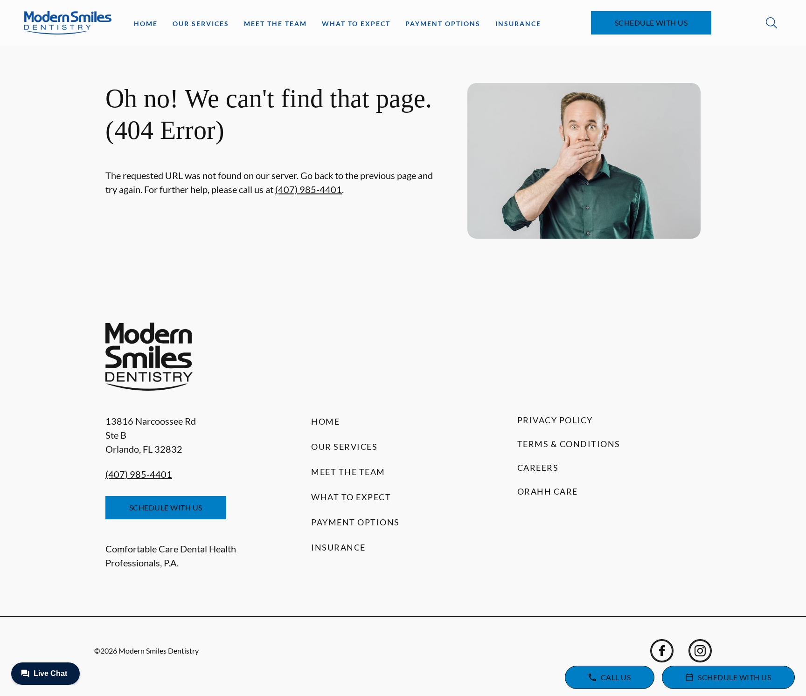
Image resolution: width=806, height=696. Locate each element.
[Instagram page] (700, 650)
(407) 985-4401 (308, 189)
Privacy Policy (555, 420)
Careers (538, 467)
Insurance (518, 24)
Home (146, 24)
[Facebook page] (662, 650)
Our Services (201, 24)
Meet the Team (275, 24)
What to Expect (356, 24)
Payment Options (442, 24)
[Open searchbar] (771, 23)
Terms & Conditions (568, 444)
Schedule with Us (651, 22)
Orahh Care (547, 491)
